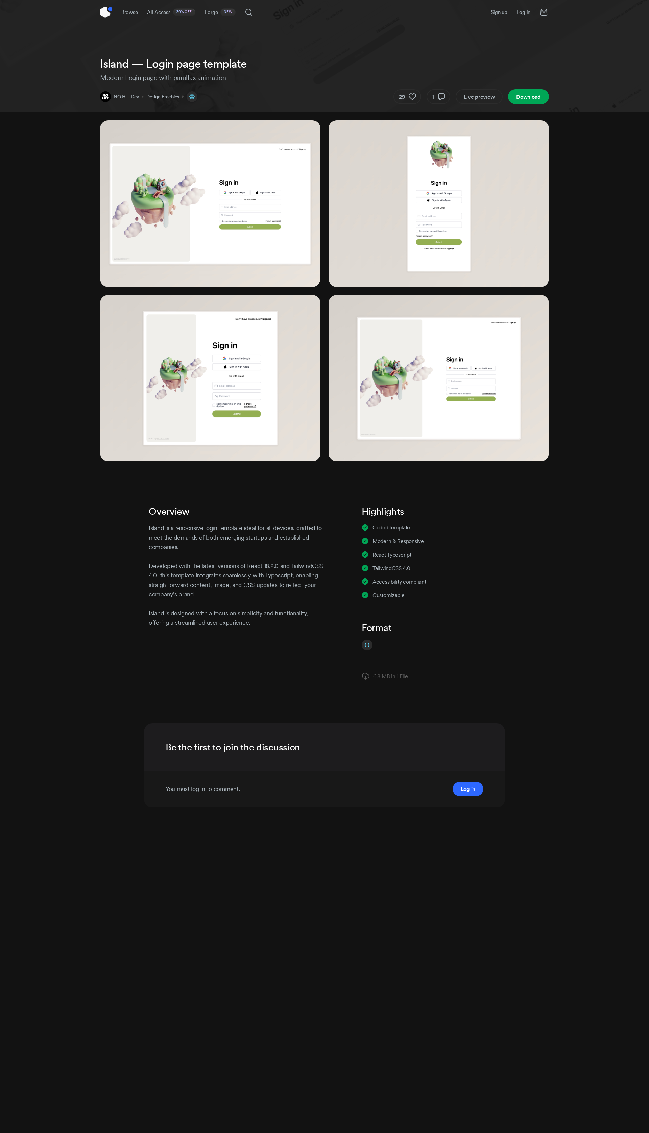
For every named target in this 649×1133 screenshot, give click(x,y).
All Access (169, 12)
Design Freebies (162, 97)
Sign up (499, 12)
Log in (523, 12)
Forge (218, 12)
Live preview (479, 96)
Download (528, 96)
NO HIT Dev (126, 97)
